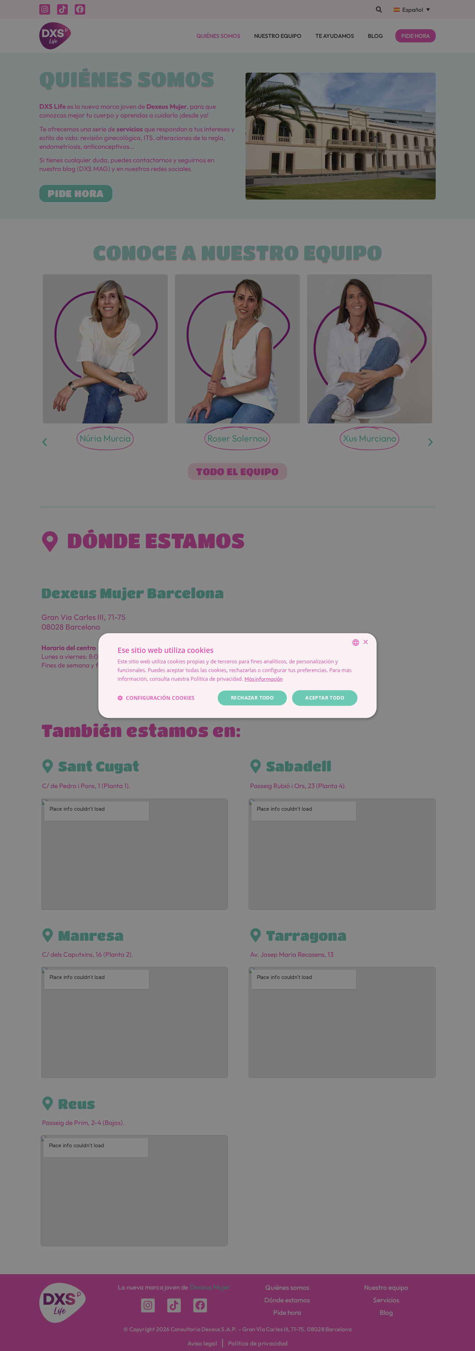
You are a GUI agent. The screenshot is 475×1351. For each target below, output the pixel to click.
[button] (156, 698)
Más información (263, 679)
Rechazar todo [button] (252, 697)
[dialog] (237, 675)
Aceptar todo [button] (324, 697)
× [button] (365, 642)
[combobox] (355, 642)
